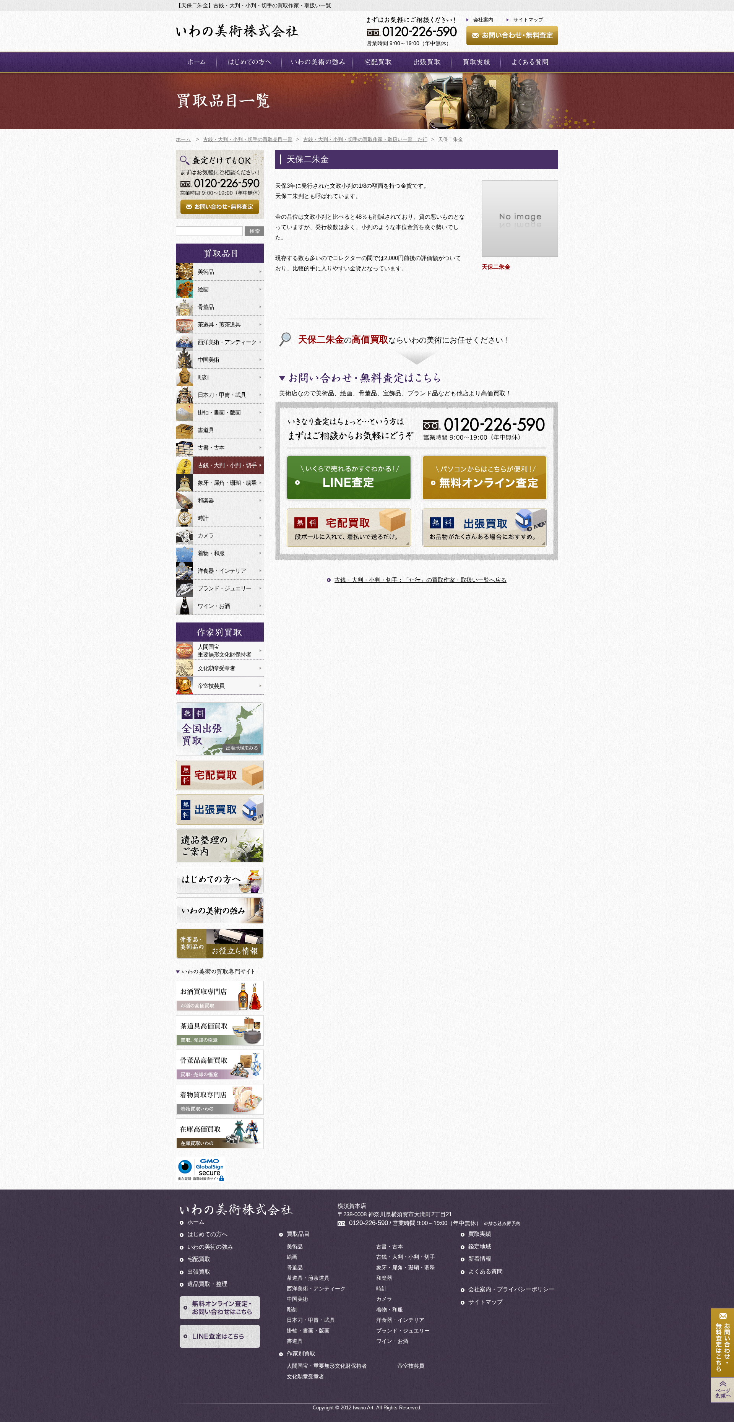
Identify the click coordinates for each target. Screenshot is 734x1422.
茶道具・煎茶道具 (219, 324)
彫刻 (203, 377)
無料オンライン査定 (484, 478)
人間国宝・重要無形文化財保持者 (327, 1366)
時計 (203, 518)
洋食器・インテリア (222, 570)
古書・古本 (211, 447)
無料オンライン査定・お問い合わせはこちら (220, 1307)
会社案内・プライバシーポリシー (511, 1289)
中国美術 (208, 359)
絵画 (203, 289)
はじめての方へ (249, 62)
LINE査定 (349, 478)
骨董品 (206, 307)
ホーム (196, 62)
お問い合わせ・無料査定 (512, 35)
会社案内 (483, 20)
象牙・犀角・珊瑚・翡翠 (227, 482)
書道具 (206, 430)
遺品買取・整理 (207, 1284)
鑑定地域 (479, 1246)
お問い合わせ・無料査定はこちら (722, 1343)
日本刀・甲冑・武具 (222, 395)
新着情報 (479, 1258)
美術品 (206, 271)
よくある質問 (529, 62)
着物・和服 (211, 553)
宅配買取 (377, 62)
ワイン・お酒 (214, 606)
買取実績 (475, 62)
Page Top (722, 1390)
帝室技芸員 (211, 686)
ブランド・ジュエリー (224, 588)
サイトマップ (528, 20)
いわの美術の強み (317, 62)
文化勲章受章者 (216, 668)
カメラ (206, 535)
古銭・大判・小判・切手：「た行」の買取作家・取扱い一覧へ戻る (421, 580)
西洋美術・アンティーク (227, 342)
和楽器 (206, 500)
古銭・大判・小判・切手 (227, 465)
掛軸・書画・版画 (219, 412)
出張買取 (426, 62)
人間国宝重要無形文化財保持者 (224, 651)
